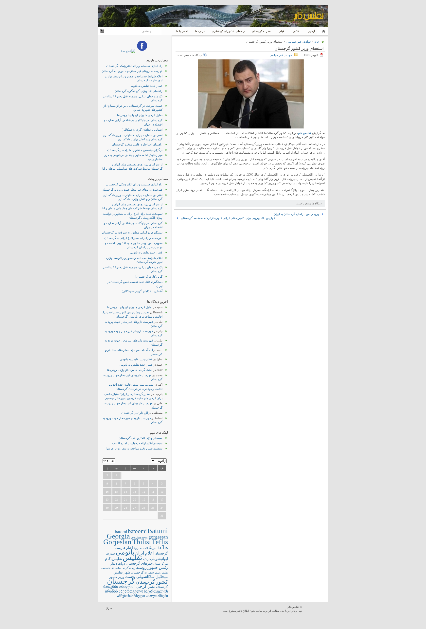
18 (152, 499)
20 (134, 499)
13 (134, 491)
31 (161, 515)
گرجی (141, 586)
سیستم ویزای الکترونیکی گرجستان (140, 438)
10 (161, 491)
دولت (121, 563)
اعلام (149, 553)
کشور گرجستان (152, 582)
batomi (121, 531)
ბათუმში (110, 587)
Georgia (118, 536)
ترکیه (146, 559)
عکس (296, 31)
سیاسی (291, 41)
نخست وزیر (127, 577)
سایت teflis (114, 567)
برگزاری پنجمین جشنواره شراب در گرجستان (134, 150)
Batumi (157, 531)
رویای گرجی (128, 568)
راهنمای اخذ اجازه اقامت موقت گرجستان (137, 144)
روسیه (141, 567)
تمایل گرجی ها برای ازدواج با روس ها (139, 115)
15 (116, 491)
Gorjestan (117, 542)
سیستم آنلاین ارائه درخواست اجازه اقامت (137, 443)
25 (152, 507)
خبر (299, 41)
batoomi (137, 531)
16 (107, 491)
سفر (157, 572)
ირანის (111, 591)
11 (152, 491)
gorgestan (158, 536)
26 (143, 507)
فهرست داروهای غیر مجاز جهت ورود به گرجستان (132, 71)
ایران (139, 553)
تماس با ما (182, 31)
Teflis (160, 542)
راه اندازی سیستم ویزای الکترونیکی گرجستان (134, 66)
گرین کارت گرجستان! (148, 276)
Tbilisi (141, 542)
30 (107, 507)
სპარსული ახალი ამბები (148, 596)
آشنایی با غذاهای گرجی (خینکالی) (142, 129)
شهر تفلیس (121, 572)
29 (116, 507)
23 (107, 499)
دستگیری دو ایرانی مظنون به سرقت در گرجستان (132, 232)
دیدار (113, 563)
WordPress (315, 609)
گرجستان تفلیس (157, 587)
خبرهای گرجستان (139, 563)
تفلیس (132, 557)
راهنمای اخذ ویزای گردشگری (228, 31)
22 (116, 499)
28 (125, 507)
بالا (107, 608)
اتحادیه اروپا (141, 548)
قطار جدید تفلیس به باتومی (146, 86)
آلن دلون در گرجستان (134, 412)
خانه (322, 31)
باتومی (125, 552)
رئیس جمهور (157, 567)
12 (143, 491)
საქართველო (131, 591)
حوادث (307, 41)
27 (134, 507)
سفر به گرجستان (261, 31)
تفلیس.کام (304, 133)
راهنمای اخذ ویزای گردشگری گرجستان (138, 91)
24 (161, 507)
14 (125, 491)
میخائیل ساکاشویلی (152, 577)
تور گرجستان (160, 563)
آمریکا (153, 548)
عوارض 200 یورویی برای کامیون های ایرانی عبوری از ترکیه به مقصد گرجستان (228, 218)
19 (143, 499)
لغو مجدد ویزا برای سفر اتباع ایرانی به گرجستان (133, 238)
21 (125, 499)
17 (161, 499)
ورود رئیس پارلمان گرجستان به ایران (296, 214)
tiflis (163, 547)
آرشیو (311, 31)
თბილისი (127, 586)
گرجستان (121, 581)
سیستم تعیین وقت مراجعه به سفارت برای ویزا (134, 448)
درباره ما (200, 31)
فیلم (282, 31)
